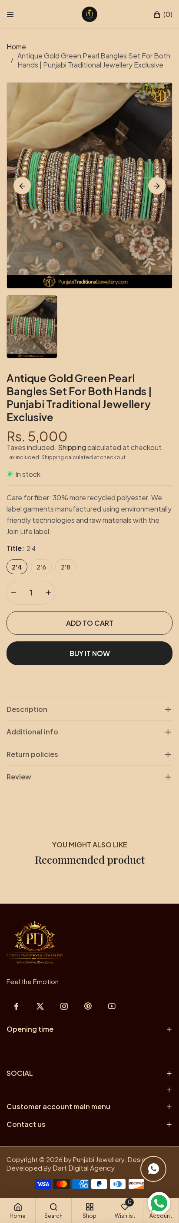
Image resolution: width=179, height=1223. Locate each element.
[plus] (48, 592)
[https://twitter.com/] (40, 1006)
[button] (162, 14)
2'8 (66, 567)
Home (16, 46)
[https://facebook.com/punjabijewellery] (16, 1006)
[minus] (13, 592)
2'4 (17, 567)
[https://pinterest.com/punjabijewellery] (88, 1006)
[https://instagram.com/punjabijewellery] (64, 1006)
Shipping (72, 447)
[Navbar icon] (10, 14)
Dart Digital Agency (84, 1167)
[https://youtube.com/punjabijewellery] (112, 1006)
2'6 (41, 567)
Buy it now (90, 653)
